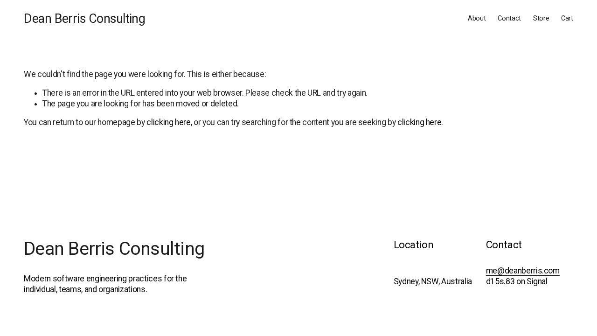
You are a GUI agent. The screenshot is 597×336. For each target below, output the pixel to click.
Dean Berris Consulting (84, 18)
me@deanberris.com (523, 270)
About (477, 18)
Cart (567, 18)
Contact (509, 18)
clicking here (168, 122)
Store (541, 18)
